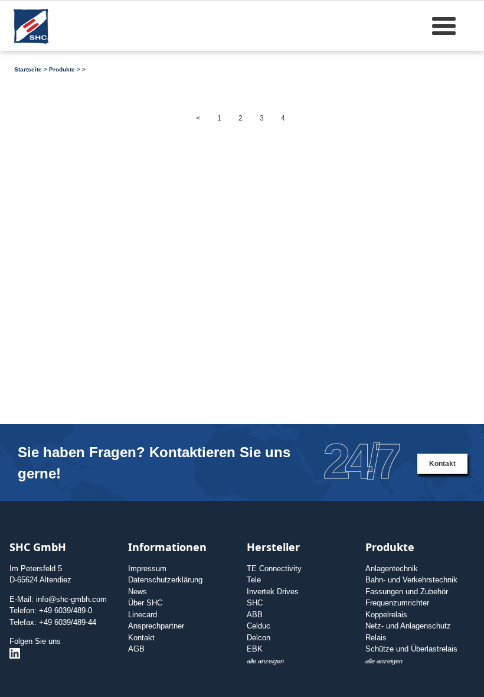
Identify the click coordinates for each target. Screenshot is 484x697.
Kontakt (442, 464)
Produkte (62, 69)
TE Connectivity (274, 568)
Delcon (258, 637)
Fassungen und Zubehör (406, 591)
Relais (376, 637)
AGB (136, 648)
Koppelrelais (386, 614)
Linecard (142, 614)
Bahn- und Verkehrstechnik (411, 579)
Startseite (28, 69)
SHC (255, 602)
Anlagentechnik (391, 568)
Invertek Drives (273, 591)
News (137, 591)
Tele (254, 579)
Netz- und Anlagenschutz (408, 625)
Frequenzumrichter (397, 602)
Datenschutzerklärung (165, 579)
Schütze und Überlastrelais (411, 648)
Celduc (258, 625)
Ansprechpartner (156, 625)
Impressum (147, 568)
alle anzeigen (265, 661)
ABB (255, 614)
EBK (255, 648)
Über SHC (145, 602)
